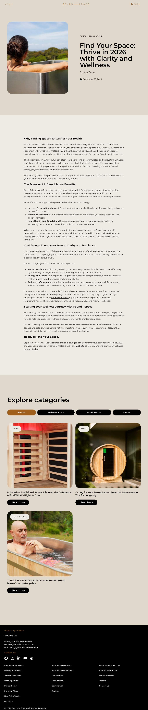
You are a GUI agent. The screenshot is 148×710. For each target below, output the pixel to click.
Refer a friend (57, 681)
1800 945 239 (10, 635)
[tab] (21, 412)
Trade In (102, 681)
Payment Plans (11, 691)
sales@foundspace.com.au (18, 641)
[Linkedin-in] (19, 658)
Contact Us (104, 686)
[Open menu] (8, 4)
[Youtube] (25, 658)
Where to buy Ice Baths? (62, 670)
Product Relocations (108, 670)
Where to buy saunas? (61, 665)
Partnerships (57, 676)
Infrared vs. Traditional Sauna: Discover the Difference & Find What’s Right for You (39, 494)
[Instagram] (12, 658)
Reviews (55, 691)
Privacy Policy (10, 686)
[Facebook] (6, 658)
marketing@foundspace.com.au (21, 647)
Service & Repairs (106, 676)
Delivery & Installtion (13, 670)
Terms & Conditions (12, 676)
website (80, 346)
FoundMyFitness (60, 297)
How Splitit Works (12, 696)
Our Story (8, 701)
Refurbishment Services (109, 665)
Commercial (57, 686)
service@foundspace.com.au (19, 644)
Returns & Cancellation (14, 665)
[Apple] (31, 658)
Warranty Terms (11, 681)
